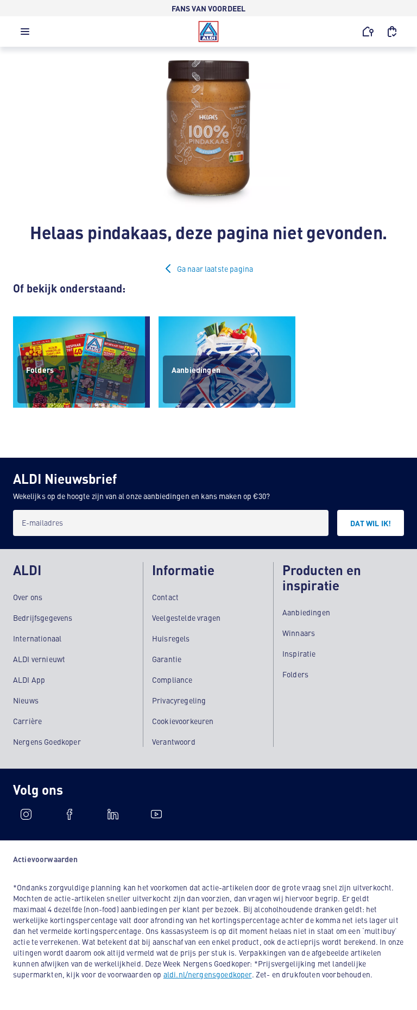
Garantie (166, 658)
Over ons (27, 596)
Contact (165, 596)
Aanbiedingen (306, 612)
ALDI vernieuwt (39, 658)
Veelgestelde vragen (186, 617)
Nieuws (26, 700)
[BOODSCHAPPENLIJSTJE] (392, 31)
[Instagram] (26, 814)
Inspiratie (299, 653)
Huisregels (171, 638)
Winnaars (298, 632)
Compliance (172, 679)
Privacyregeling (179, 700)
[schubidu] (69, 814)
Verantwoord (173, 741)
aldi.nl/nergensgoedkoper (207, 974)
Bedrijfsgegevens (43, 617)
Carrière (27, 720)
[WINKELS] (368, 31)
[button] (24, 34)
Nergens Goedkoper (47, 741)
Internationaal (37, 638)
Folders (295, 674)
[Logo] (208, 31)
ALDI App (29, 679)
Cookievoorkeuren (183, 720)
